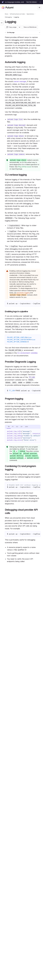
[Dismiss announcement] (40, 2)
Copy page (12, 27)
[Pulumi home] (7, 7)
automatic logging (23, 293)
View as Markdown (30, 27)
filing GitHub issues (24, 167)
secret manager (20, 81)
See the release (31, 2)
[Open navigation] (39, 7)
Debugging (8, 17)
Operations (30, 14)
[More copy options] (20, 27)
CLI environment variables (27, 353)
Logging (16, 17)
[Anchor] (17, 21)
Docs (6, 14)
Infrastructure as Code (17, 14)
